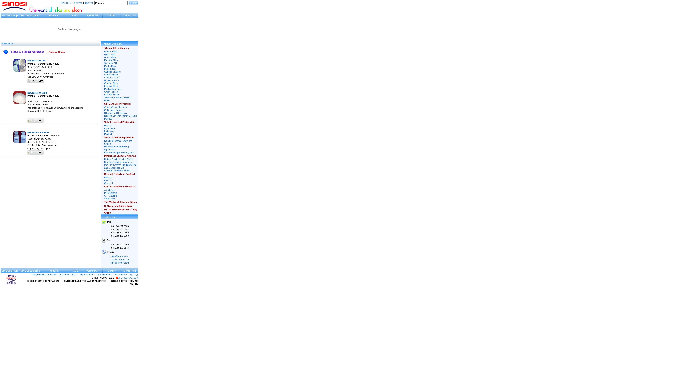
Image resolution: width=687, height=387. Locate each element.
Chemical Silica (112, 77)
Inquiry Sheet (86, 274)
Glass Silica (110, 57)
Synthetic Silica (111, 63)
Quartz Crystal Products (115, 107)
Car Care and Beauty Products (120, 186)
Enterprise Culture (68, 274)
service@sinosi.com (120, 259)
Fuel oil (107, 180)
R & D (75, 15)
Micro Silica (110, 69)
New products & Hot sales (44, 274)
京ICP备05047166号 (128, 278)
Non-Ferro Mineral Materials (118, 162)
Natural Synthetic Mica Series (118, 159)
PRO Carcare (110, 193)
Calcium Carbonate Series (117, 170)
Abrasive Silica (111, 80)
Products (53, 15)
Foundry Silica (111, 60)
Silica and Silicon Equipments (119, 137)
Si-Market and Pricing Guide (118, 206)
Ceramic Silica (111, 74)
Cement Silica (111, 83)
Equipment (109, 128)
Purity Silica (110, 66)
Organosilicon (111, 92)
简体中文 (78, 3)
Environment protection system (119, 152)
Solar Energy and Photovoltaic (119, 122)
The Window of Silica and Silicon (120, 202)
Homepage (65, 3)
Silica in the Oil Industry (115, 113)
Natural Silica (57, 52)
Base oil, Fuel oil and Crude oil (119, 174)
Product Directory (112, 43)
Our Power (93, 15)
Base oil (108, 177)
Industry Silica (111, 86)
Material (108, 125)
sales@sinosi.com (119, 256)
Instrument (109, 131)
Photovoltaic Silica (113, 89)
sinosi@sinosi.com (120, 263)
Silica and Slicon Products (117, 104)
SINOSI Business (30, 15)
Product (108, 134)
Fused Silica (110, 54)
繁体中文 (89, 3)
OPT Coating (110, 196)
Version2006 (120, 274)
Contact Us (130, 15)
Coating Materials (112, 72)
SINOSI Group (9, 15)
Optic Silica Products (114, 110)
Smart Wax (109, 198)
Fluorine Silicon (112, 95)
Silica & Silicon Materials (27, 51)
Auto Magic (109, 190)
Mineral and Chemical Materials (120, 156)
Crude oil (108, 183)
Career (112, 15)
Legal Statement (104, 274)
